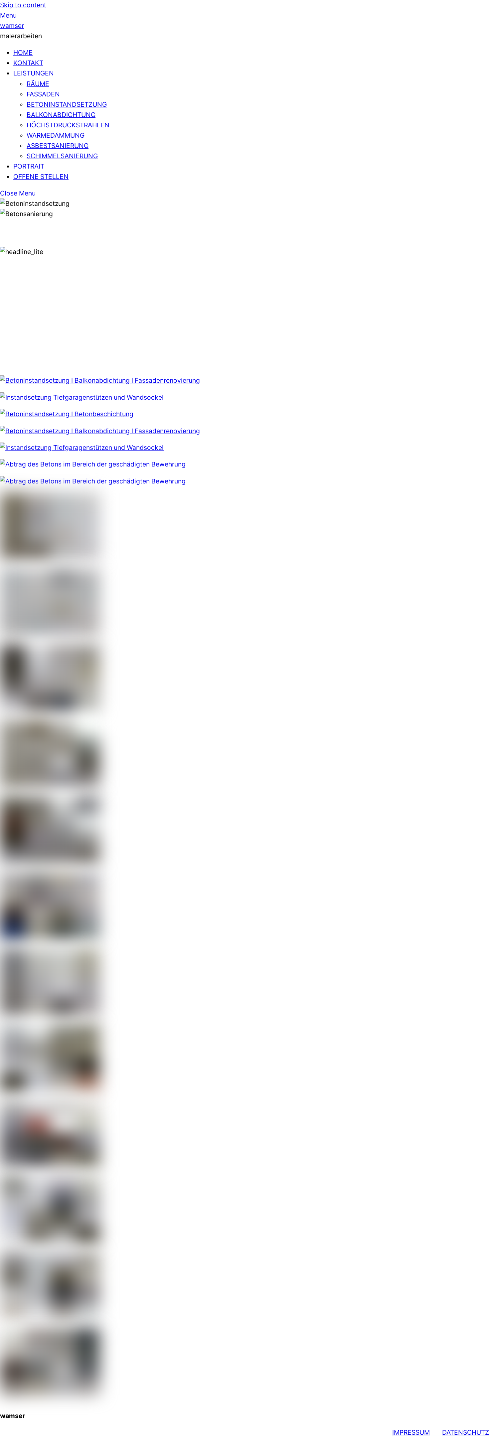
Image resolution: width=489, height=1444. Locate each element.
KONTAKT (28, 63)
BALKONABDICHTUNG (61, 115)
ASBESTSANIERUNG (57, 146)
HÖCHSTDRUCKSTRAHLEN (68, 125)
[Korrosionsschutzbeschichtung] (50, 937)
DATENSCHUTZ (465, 1432)
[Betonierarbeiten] (50, 1241)
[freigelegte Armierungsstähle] (50, 633)
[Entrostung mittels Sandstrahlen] (50, 861)
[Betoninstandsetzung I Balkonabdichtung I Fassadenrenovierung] (100, 380)
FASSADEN (43, 94)
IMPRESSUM (411, 1432)
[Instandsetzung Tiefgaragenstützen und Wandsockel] (82, 397)
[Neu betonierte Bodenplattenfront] (50, 1392)
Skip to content (23, 5)
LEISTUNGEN (33, 73)
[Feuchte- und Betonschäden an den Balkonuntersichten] (50, 709)
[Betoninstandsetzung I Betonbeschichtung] (66, 414)
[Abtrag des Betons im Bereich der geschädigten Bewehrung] (93, 464)
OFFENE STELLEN (41, 177)
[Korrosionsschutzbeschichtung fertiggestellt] (50, 1013)
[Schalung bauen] (50, 1164)
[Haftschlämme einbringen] (50, 1089)
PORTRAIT (28, 166)
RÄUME (38, 84)
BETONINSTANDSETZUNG (67, 104)
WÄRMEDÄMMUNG (55, 135)
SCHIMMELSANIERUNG (62, 156)
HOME (23, 53)
